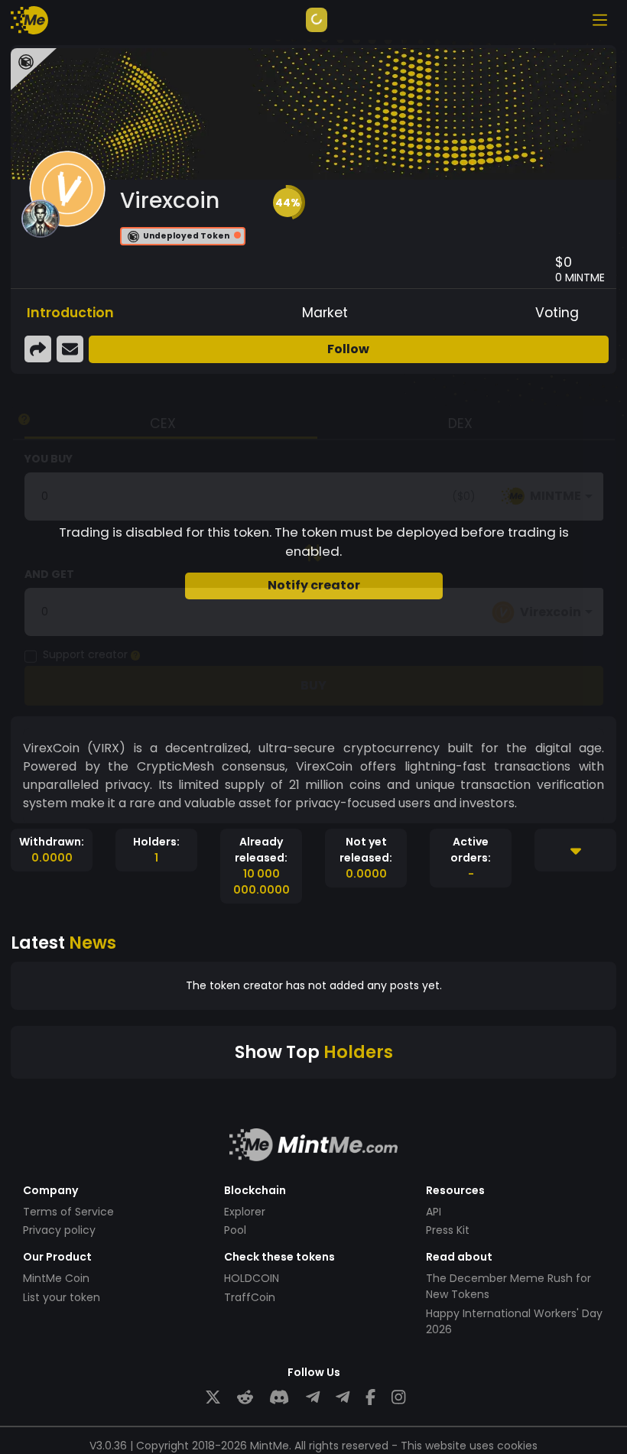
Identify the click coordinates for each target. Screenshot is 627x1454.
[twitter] (213, 1398)
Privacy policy (59, 1230)
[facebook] (370, 1398)
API (433, 1211)
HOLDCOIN (251, 1278)
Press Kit (447, 1230)
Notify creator (314, 585)
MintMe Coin (56, 1278)
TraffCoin (249, 1297)
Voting (557, 312)
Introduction (70, 312)
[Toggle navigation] (599, 20)
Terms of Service (68, 1211)
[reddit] (245, 1398)
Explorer (244, 1211)
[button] (287, 202)
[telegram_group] (313, 1398)
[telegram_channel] (342, 1398)
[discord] (279, 1398)
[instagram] (398, 1398)
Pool (235, 1230)
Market (325, 312)
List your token (61, 1297)
